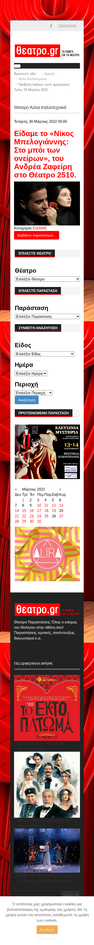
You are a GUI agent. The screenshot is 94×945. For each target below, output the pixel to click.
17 (39, 510)
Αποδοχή (47, 930)
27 (61, 516)
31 (39, 521)
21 (17, 516)
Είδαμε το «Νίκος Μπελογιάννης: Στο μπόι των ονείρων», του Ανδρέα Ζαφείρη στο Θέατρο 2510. (45, 154)
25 (46, 516)
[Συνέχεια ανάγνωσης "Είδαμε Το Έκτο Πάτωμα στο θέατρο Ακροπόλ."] (47, 708)
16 (32, 510)
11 (46, 505)
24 (39, 516)
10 (39, 505)
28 (17, 521)
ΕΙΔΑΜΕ (40, 228)
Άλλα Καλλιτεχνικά (33, 79)
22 (24, 516)
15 (24, 510)
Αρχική (49, 74)
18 (46, 510)
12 (54, 505)
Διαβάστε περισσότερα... (36, 235)
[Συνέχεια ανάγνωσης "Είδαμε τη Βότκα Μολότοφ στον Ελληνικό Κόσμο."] (47, 785)
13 (61, 505)
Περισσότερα (47, 938)
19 (54, 510)
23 (32, 516)
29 (24, 521)
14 (17, 510)
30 (32, 521)
